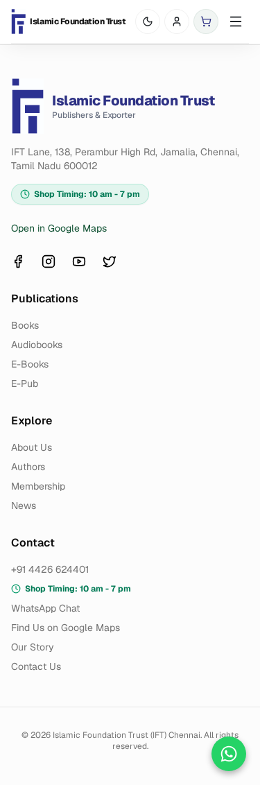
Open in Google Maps (59, 228)
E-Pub (24, 383)
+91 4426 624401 (50, 569)
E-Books (30, 364)
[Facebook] (18, 261)
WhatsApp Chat (45, 608)
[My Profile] (176, 21)
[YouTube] (79, 261)
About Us (31, 447)
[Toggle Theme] (147, 21)
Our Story (32, 647)
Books (25, 325)
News (23, 505)
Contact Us (36, 666)
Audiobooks (36, 344)
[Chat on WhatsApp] (228, 753)
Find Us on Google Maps (65, 627)
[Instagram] (48, 261)
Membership (38, 486)
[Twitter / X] (109, 261)
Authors (28, 466)
